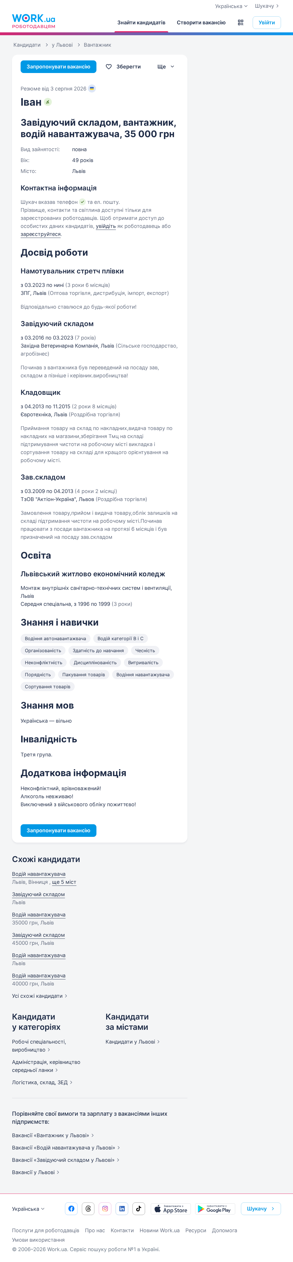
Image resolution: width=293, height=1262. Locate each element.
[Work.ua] (33, 21)
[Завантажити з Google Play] (215, 1208)
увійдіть (106, 226)
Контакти (122, 1230)
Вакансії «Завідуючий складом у (63, 1160)
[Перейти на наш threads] (88, 1208)
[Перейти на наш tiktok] (138, 1208)
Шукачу (264, 6)
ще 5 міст (64, 882)
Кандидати (130, 1042)
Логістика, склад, (40, 1082)
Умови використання (38, 1240)
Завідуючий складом (38, 894)
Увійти (267, 22)
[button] (240, 22)
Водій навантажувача (39, 874)
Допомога (224, 1230)
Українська (25, 1209)
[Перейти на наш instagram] (105, 1208)
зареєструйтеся (41, 234)
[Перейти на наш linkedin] (122, 1208)
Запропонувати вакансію (58, 67)
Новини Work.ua (160, 1230)
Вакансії (33, 1172)
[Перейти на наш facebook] (71, 1208)
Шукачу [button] (257, 1209)
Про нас (95, 1230)
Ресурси (195, 1230)
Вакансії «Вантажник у (50, 1135)
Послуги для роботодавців (45, 1230)
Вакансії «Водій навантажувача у (63, 1148)
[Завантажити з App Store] (171, 1208)
